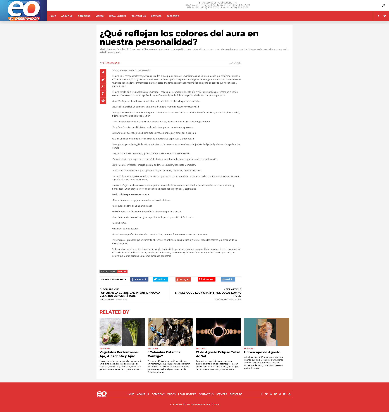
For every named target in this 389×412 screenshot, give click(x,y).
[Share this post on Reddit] (103, 100)
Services (156, 16)
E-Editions (84, 16)
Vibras (122, 271)
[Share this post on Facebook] (103, 72)
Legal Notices (117, 16)
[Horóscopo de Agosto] (266, 332)
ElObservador (111, 63)
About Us (66, 16)
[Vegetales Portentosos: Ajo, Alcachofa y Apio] (122, 332)
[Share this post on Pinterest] (103, 93)
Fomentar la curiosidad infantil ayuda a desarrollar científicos (130, 294)
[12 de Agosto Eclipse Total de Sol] (218, 332)
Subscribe (173, 16)
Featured (105, 348)
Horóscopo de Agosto (262, 352)
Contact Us (138, 16)
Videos (100, 16)
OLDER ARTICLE (109, 289)
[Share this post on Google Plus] (103, 86)
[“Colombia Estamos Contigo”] (170, 332)
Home (53, 16)
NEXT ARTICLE (232, 289)
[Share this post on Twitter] (103, 79)
